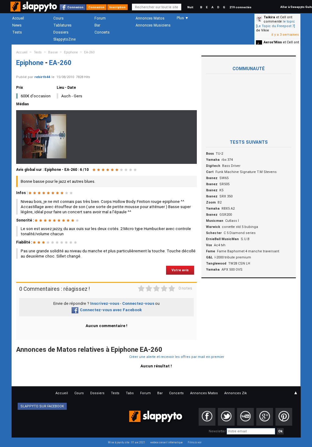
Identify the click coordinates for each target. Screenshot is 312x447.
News (17, 25)
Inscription (117, 7)
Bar (97, 25)
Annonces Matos (150, 18)
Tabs (130, 393)
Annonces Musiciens (153, 25)
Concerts (102, 32)
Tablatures (62, 25)
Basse (53, 52)
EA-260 (89, 52)
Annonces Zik (235, 393)
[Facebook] (207, 417)
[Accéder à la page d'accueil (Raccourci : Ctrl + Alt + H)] (34, 9)
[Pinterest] (283, 417)
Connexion (75, 7)
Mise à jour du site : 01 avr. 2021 (126, 442)
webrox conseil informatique (166, 442)
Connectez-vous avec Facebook (111, 310)
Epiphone (71, 52)
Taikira (269, 17)
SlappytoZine (64, 39)
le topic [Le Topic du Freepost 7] (275, 24)
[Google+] (264, 417)
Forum (100, 18)
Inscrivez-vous (104, 303)
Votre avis (180, 270)
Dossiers (61, 32)
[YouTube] (245, 417)
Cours (58, 18)
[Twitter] (226, 417)
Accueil (18, 18)
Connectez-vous (138, 303)
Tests (17, 32)
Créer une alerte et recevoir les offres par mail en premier (176, 357)
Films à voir (194, 442)
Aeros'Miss (273, 42)
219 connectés (240, 7)
